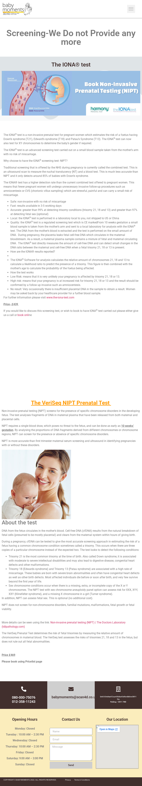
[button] (131, 9)
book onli (23, 315)
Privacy (68, 780)
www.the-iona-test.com (60, 297)
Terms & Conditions (82, 780)
